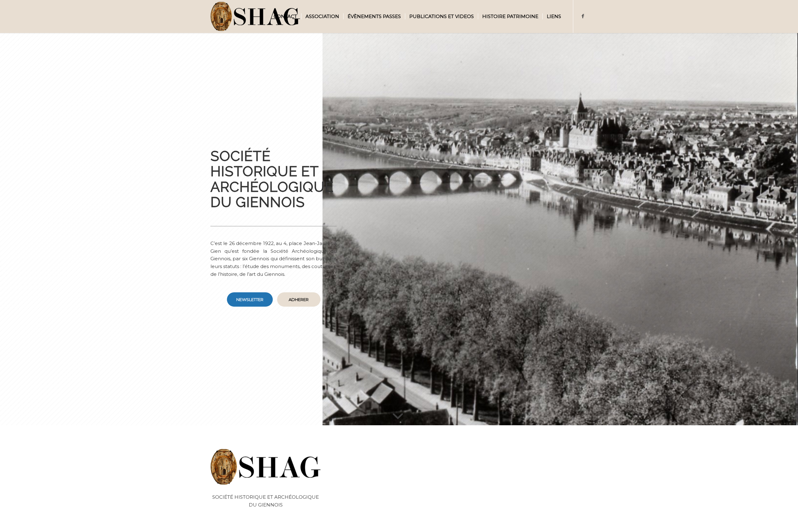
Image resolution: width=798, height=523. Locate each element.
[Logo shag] (255, 16)
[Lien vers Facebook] (583, 16)
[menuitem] (285, 16)
